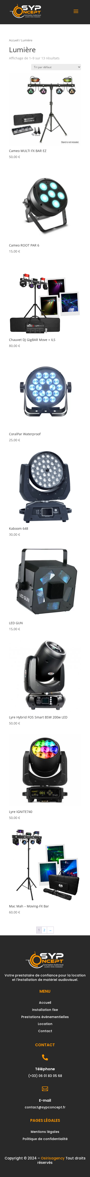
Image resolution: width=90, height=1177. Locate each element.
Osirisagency (53, 1158)
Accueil (13, 40)
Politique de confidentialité (45, 1139)
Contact (45, 1031)
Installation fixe (45, 1009)
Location (45, 1024)
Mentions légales (45, 1131)
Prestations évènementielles (45, 1017)
